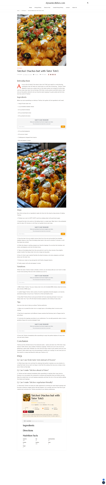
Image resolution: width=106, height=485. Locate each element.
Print (31, 411)
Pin (26, 411)
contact (68, 7)
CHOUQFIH (19, 74)
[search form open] (88, 3)
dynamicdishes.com (55, 3)
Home (30, 7)
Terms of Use (47, 7)
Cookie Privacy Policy (58, 7)
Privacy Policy (38, 7)
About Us (74, 7)
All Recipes (19, 68)
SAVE (63, 126)
